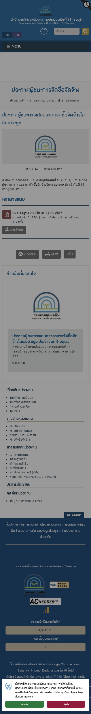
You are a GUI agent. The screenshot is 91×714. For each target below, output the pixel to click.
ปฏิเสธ (66, 704)
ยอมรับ (24, 704)
